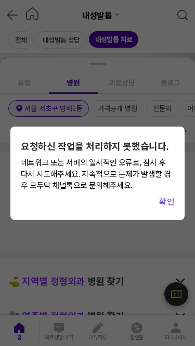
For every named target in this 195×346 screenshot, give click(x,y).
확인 (166, 201)
